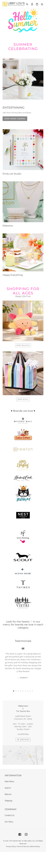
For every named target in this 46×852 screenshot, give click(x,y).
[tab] (13, 691)
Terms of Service (23, 846)
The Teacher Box (23, 711)
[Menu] (42, 4)
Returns (8, 794)
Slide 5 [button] (23, 691)
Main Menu (9, 781)
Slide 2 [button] (16, 691)
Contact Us (9, 815)
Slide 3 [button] (18, 691)
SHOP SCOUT (23, 399)
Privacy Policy (11, 846)
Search (8, 788)
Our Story (9, 822)
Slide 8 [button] (30, 691)
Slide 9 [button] (32, 691)
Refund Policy (35, 846)
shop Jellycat (22, 345)
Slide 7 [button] (28, 691)
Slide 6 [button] (25, 691)
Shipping (8, 801)
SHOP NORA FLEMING (14, 119)
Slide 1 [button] (13, 691)
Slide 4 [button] (20, 691)
